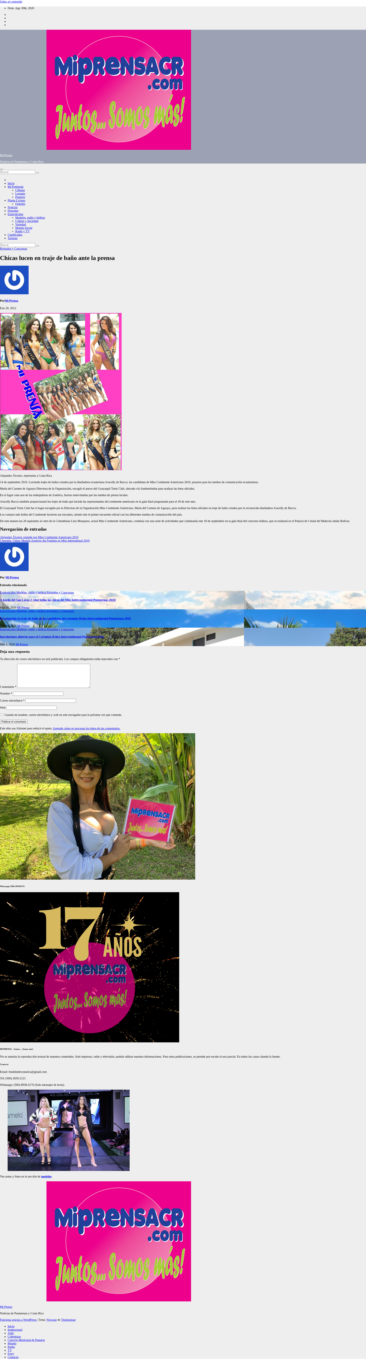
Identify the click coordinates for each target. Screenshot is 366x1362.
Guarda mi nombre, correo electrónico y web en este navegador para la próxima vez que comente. (63, 714)
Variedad (20, 224)
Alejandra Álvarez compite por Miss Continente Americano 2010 (39, 537)
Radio (11, 1346)
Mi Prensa (6, 155)
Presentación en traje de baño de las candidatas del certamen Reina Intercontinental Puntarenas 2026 (65, 618)
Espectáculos (15, 214)
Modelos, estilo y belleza (30, 217)
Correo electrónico (12, 700)
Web (3, 707)
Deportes (13, 210)
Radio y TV (22, 231)
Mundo (12, 1343)
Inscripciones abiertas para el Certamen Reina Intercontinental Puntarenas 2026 (52, 636)
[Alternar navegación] (1, 169)
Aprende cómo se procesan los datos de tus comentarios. (86, 728)
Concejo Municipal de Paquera (26, 1340)
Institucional (15, 1329)
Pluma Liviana (16, 200)
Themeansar (68, 1319)
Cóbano (20, 190)
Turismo (13, 238)
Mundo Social (23, 227)
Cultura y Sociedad (26, 221)
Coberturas (14, 1336)
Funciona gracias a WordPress (18, 1319)
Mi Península (15, 186)
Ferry (11, 1353)
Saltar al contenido (11, 1)
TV (10, 1350)
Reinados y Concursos (13, 248)
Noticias (13, 207)
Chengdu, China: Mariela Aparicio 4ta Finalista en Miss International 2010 (45, 540)
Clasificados (15, 234)
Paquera (20, 197)
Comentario (8, 686)
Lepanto (20, 193)
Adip (11, 1333)
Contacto (13, 1357)
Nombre (6, 693)
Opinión (20, 203)
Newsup (52, 1319)
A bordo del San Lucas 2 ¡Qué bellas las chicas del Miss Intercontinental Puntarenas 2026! (58, 600)
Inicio (11, 183)
